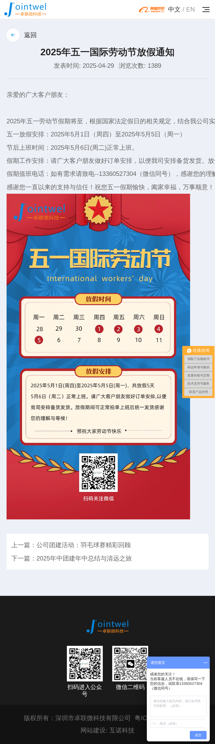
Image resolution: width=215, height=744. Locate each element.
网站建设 (93, 730)
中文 (174, 9)
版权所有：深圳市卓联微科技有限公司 (77, 718)
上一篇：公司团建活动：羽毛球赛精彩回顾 (71, 545)
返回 (30, 35)
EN (190, 9)
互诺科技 (122, 730)
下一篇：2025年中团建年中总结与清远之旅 (71, 558)
